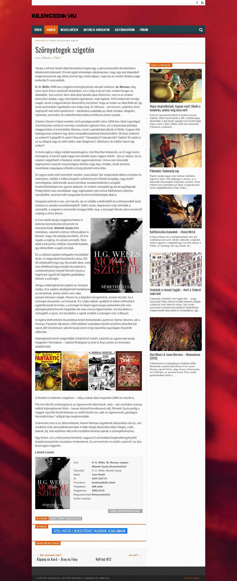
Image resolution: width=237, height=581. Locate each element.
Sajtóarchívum (125, 30)
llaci (57, 58)
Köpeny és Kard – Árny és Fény (57, 559)
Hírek (38, 30)
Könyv (61, 518)
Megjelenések (69, 30)
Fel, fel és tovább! (191, 578)
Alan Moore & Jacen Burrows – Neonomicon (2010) (175, 356)
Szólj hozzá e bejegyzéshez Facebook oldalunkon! (90, 530)
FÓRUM (144, 30)
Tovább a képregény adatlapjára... (125, 510)
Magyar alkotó (74, 518)
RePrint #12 (103, 559)
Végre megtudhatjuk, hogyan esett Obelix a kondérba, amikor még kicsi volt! (175, 108)
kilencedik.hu (41, 40)
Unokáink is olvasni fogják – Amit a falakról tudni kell (175, 291)
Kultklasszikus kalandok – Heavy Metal (172, 232)
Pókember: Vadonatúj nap (164, 171)
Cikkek (51, 30)
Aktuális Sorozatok (96, 30)
